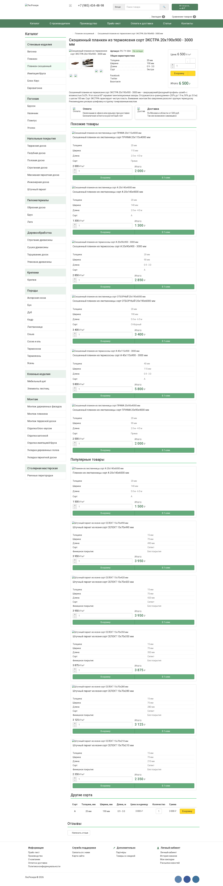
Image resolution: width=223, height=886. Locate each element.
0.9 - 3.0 (150, 66)
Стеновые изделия (39, 44)
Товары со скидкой (125, 856)
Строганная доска (37, 167)
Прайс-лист (34, 852)
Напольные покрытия (41, 138)
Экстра (150, 69)
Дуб (29, 312)
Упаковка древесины (39, 261)
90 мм (147, 259)
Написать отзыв (79, 833)
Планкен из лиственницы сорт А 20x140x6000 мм (101, 472)
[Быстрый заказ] (191, 73)
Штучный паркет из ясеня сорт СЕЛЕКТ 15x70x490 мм (103, 527)
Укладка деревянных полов (43, 450)
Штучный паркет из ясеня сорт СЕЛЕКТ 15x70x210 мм (103, 745)
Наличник (32, 113)
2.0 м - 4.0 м (136, 156)
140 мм (134, 205)
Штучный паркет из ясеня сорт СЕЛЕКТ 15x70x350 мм (103, 636)
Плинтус (32, 120)
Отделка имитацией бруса (42, 442)
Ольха (30, 334)
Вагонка (31, 51)
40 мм (147, 363)
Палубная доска (36, 153)
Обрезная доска (36, 207)
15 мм (150, 535)
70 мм (150, 539)
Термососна (34, 348)
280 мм (151, 707)
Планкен (32, 58)
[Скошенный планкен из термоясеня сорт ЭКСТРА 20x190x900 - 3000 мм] (88, 52)
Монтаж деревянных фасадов (44, 406)
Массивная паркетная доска (43, 175)
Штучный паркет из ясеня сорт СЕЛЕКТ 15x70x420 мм (103, 581)
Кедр (30, 319)
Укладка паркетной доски (42, 457)
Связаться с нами (81, 852)
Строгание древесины (40, 240)
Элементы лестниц (38, 388)
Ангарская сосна (36, 297)
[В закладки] (187, 60)
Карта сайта (78, 856)
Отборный (136, 324)
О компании (34, 859)
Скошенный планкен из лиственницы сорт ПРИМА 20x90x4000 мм (111, 409)
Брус (30, 214)
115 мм (134, 150)
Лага (30, 221)
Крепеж (31, 279)
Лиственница (34, 326)
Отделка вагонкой (37, 435)
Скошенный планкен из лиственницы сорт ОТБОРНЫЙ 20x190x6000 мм (114, 300)
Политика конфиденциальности (44, 866)
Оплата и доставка (37, 863)
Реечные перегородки (40, 475)
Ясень (30, 363)
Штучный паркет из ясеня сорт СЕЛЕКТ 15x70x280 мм (103, 691)
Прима (134, 161)
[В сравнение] (193, 60)
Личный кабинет (168, 852)
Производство (35, 856)
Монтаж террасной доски (41, 421)
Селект (150, 547)
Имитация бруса (36, 73)
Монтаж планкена (37, 413)
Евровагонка (34, 88)
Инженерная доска (38, 182)
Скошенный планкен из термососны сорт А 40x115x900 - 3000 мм (110, 355)
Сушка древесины (37, 247)
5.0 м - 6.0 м (136, 319)
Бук (29, 305)
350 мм (151, 652)
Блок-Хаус (33, 80)
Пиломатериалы (38, 200)
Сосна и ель (34, 341)
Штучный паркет (36, 189)
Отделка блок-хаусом (39, 428)
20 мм (150, 60)
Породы (32, 290)
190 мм (150, 63)
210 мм (151, 761)
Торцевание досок (37, 254)
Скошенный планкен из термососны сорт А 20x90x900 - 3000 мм (109, 246)
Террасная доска (36, 145)
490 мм (151, 543)
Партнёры (121, 852)
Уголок (31, 127)
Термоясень (34, 355)
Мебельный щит (36, 381)
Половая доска (35, 160)
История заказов (168, 856)
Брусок (31, 106)
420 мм (151, 598)
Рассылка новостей (170, 863)
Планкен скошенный (39, 66)
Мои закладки (167, 859)
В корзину (179, 73)
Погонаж (33, 98)
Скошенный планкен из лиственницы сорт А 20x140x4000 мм (108, 191)
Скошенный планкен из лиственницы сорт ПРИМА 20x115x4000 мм (111, 137)
